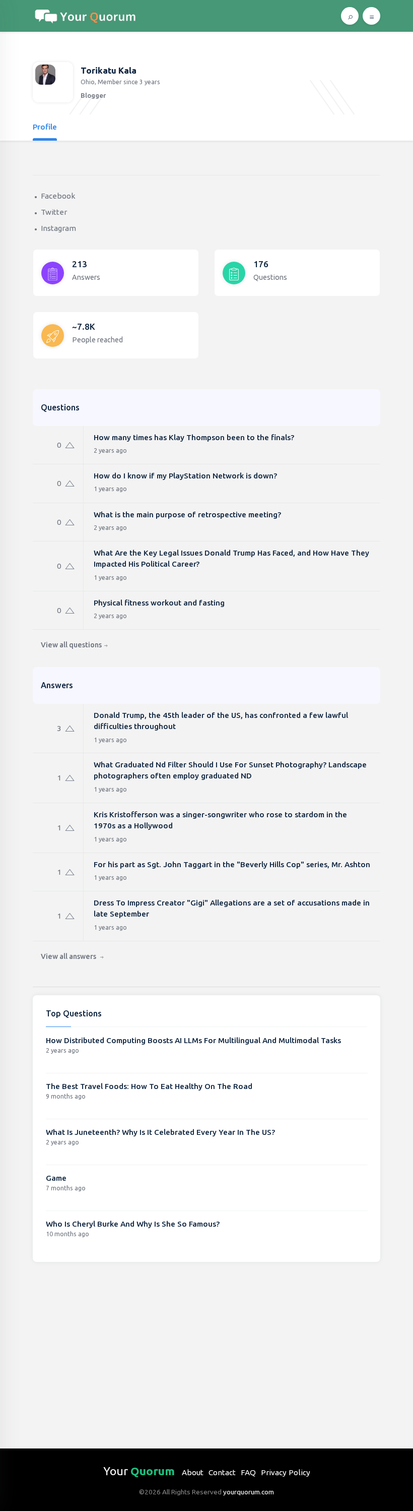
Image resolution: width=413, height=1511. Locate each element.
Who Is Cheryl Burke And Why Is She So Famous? (133, 1224)
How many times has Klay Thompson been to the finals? (194, 437)
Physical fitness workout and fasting (159, 602)
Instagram (58, 228)
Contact (222, 1472)
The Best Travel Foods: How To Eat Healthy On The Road (149, 1086)
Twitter (54, 212)
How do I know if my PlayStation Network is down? (185, 475)
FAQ (248, 1472)
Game (56, 1178)
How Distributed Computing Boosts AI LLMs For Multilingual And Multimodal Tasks (193, 1040)
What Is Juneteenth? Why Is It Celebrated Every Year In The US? (160, 1132)
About (192, 1472)
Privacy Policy (285, 1472)
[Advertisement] (206, 1347)
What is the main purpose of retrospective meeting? (187, 514)
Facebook (58, 196)
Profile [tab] (45, 127)
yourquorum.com (248, 1492)
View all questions (71, 645)
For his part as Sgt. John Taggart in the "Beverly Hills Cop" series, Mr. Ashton (232, 864)
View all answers (69, 956)
